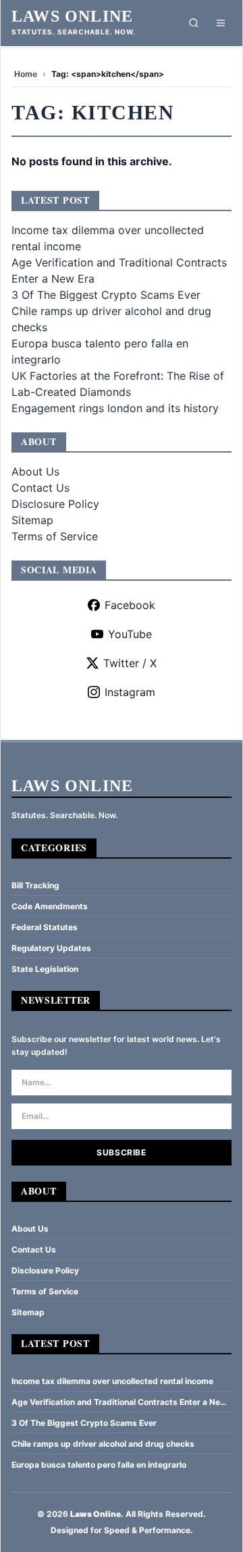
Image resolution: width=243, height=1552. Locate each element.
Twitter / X (130, 663)
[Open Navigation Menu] (221, 23)
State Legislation (44, 969)
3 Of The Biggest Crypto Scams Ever (105, 294)
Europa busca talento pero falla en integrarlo (98, 1465)
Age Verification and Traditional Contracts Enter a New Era (119, 1402)
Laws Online (72, 16)
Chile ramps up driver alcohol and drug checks (102, 1444)
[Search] (194, 23)
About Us (35, 471)
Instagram (130, 692)
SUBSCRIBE (121, 1152)
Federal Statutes (44, 927)
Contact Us (40, 487)
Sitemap (32, 520)
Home (25, 74)
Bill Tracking (35, 885)
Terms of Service (54, 536)
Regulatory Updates (51, 948)
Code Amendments (49, 906)
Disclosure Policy (55, 504)
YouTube (130, 634)
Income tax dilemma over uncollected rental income (112, 1381)
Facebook (130, 605)
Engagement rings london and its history (115, 408)
